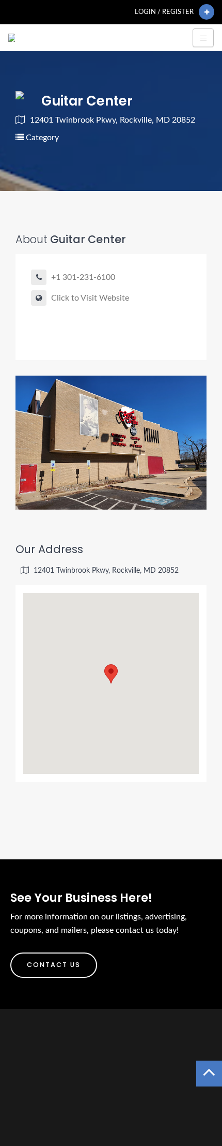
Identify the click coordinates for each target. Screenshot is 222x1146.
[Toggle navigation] (203, 37)
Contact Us (54, 964)
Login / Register (164, 12)
